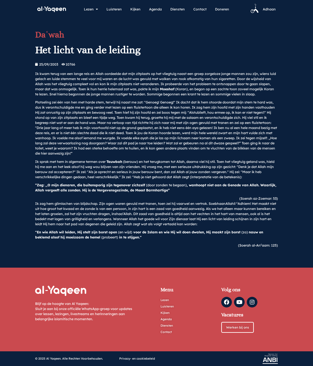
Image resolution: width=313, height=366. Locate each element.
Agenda (155, 9)
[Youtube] (239, 302)
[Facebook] (226, 302)
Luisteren (114, 9)
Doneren (222, 9)
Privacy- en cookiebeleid (137, 358)
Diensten (177, 9)
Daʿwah (49, 34)
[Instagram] (252, 302)
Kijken (135, 9)
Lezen (89, 9)
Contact (200, 9)
